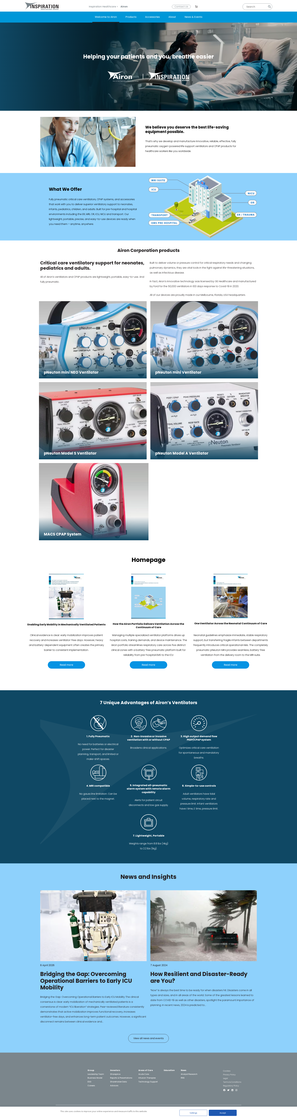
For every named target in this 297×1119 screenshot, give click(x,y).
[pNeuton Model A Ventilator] (204, 458)
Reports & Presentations (121, 1078)
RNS (183, 1078)
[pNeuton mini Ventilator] (204, 377)
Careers (91, 1085)
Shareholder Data (118, 1081)
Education (169, 1070)
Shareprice (115, 1074)
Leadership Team (96, 1074)
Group (91, 1070)
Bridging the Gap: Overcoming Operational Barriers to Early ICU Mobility (86, 981)
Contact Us (181, 6)
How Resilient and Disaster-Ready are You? (199, 977)
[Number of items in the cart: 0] (196, 6)
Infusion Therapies (147, 1078)
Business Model (95, 1078)
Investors (115, 1070)
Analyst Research (189, 1074)
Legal (225, 1078)
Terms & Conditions (232, 1082)
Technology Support (148, 1081)
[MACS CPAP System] (93, 539)
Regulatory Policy (231, 1085)
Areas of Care (145, 1070)
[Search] (269, 6)
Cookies (226, 1071)
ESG (89, 1081)
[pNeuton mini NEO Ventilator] (93, 377)
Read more (66, 665)
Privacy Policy (229, 1074)
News (183, 1070)
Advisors (114, 1085)
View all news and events (148, 1038)
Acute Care (143, 1074)
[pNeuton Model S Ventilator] (93, 458)
